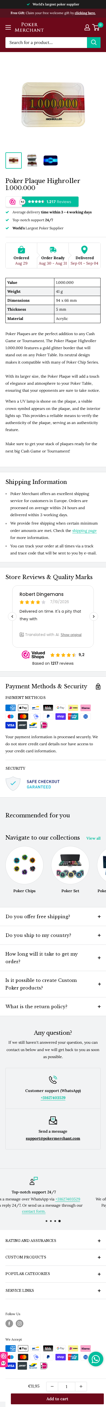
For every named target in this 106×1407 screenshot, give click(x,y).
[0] (96, 27)
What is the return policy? (36, 1006)
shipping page (84, 530)
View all (93, 838)
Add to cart (57, 1398)
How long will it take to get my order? (41, 957)
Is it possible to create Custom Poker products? (41, 984)
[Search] (94, 42)
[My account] (87, 27)
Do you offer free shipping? (37, 916)
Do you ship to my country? (38, 935)
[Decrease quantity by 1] (52, 1386)
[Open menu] (8, 27)
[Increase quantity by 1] (81, 1386)
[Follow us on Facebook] (9, 1323)
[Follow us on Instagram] (19, 1323)
